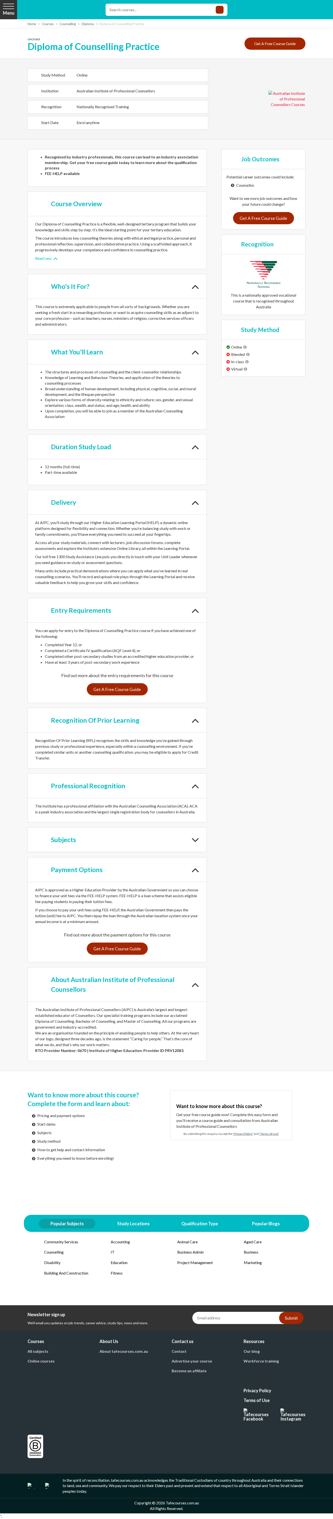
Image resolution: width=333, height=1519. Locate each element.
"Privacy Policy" (243, 1134)
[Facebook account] (256, 1414)
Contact (179, 1351)
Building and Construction (66, 1273)
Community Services (61, 1241)
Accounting (120, 1241)
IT (113, 1252)
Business (251, 1252)
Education (119, 1262)
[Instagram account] (292, 1414)
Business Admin (190, 1252)
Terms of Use (257, 1400)
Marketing (253, 1262)
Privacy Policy (257, 1390)
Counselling (54, 1252)
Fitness (117, 1273)
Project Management (195, 1262)
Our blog (252, 1351)
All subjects (38, 1351)
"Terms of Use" (269, 1134)
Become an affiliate (189, 1370)
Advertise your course (192, 1361)
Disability (52, 1262)
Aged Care (253, 1241)
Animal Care (187, 1241)
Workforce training (261, 1361)
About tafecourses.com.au (123, 1351)
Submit (291, 1318)
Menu (8, 13)
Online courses (41, 1361)
